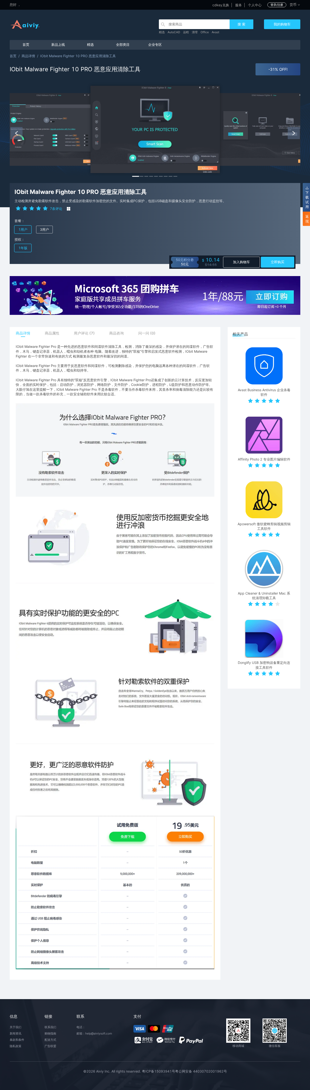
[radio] (18, 208)
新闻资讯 (15, 1033)
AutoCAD (174, 32)
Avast (215, 32)
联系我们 (50, 1027)
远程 (186, 32)
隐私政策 (15, 1046)
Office (205, 32)
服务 (238, 5)
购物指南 (50, 1033)
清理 (195, 32)
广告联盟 (50, 1046)
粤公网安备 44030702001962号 (201, 1071)
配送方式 (50, 1040)
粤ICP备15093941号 (158, 1071)
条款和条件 (17, 1040)
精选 (162, 32)
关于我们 (15, 1027)
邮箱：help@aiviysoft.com (94, 1033)
